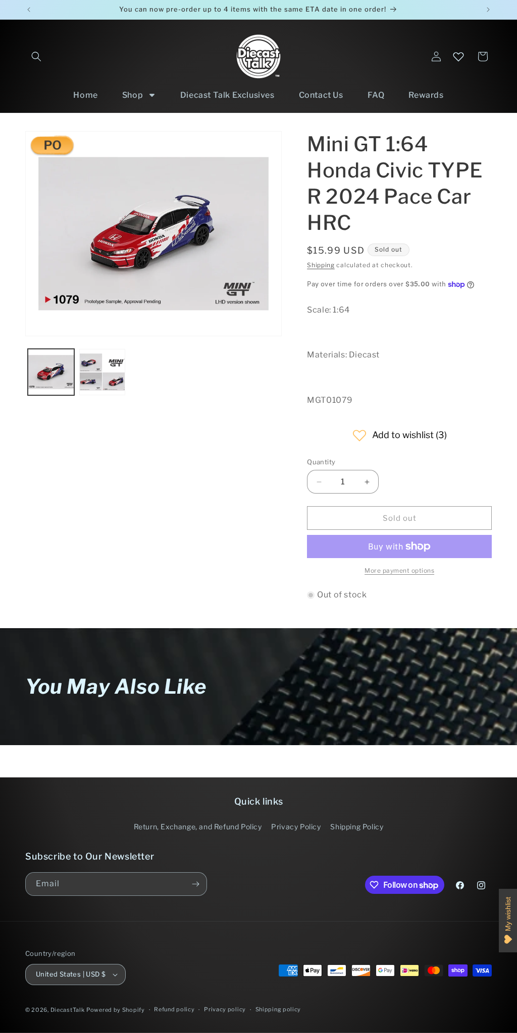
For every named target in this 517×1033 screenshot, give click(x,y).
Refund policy (174, 1009)
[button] (36, 56)
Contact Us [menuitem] (321, 95)
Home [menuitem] (85, 95)
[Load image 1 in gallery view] (51, 372)
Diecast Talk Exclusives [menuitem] (227, 95)
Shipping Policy (356, 826)
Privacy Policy (296, 826)
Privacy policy (225, 1009)
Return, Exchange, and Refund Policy (198, 826)
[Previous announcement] (29, 9)
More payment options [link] (399, 570)
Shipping (321, 265)
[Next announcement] (488, 9)
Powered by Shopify (115, 1009)
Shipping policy (278, 1009)
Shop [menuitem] (132, 95)
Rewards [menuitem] (425, 95)
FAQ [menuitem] (376, 95)
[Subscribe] (195, 884)
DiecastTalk (67, 1009)
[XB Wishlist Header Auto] (458, 56)
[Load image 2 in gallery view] (102, 372)
